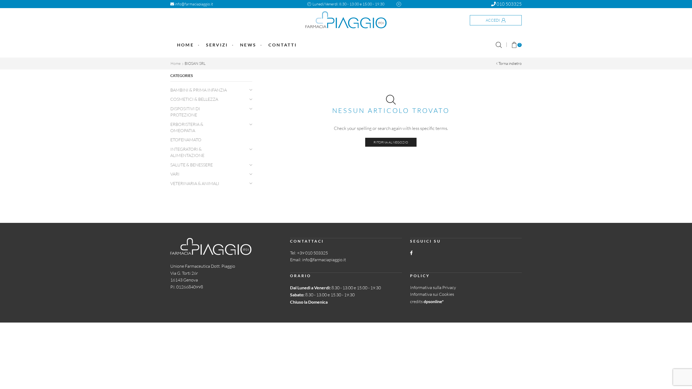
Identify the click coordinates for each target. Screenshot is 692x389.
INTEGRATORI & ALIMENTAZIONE (187, 152)
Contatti (282, 44)
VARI (174, 174)
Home (185, 44)
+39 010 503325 (312, 253)
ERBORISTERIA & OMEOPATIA (186, 127)
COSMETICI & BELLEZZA (194, 99)
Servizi (217, 44)
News (248, 44)
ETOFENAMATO (185, 139)
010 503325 (509, 4)
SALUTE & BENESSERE (191, 164)
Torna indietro (510, 63)
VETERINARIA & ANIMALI (194, 183)
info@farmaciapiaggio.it (193, 4)
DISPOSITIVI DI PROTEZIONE (185, 112)
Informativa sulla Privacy (433, 287)
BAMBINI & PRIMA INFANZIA (198, 90)
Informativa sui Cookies (432, 294)
